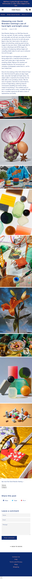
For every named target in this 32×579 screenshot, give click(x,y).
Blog (16, 564)
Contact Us (16, 557)
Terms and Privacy (16, 562)
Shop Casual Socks (13, 14)
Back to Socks (16, 546)
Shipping (16, 567)
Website (4, 485)
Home (3, 14)
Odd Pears (16, 10)
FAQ (16, 559)
